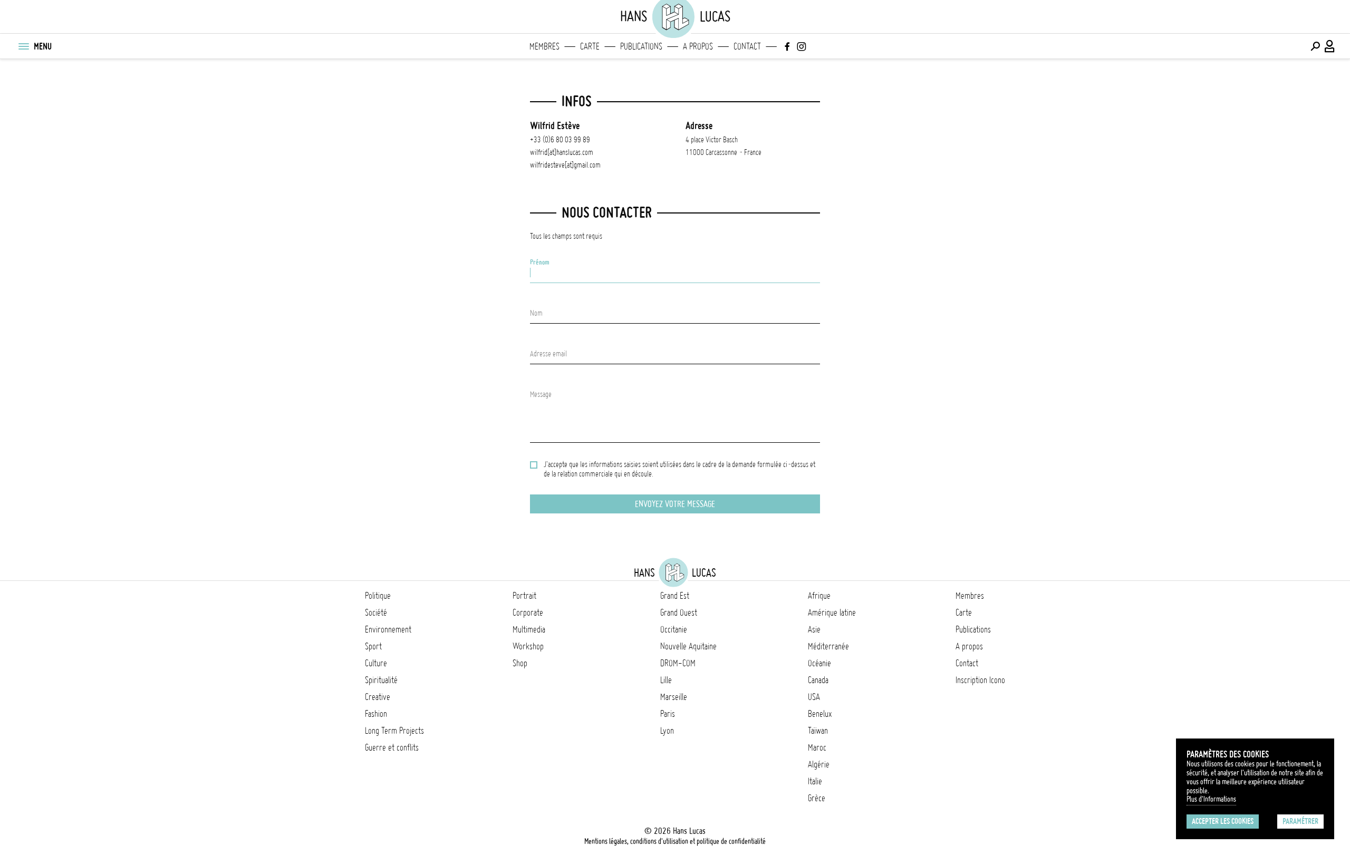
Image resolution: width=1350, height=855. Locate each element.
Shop (520, 663)
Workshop (528, 646)
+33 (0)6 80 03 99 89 (560, 139)
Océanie (819, 663)
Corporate (528, 612)
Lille (666, 680)
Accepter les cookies (1222, 821)
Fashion (376, 713)
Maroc (817, 747)
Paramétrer (1300, 821)
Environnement (388, 629)
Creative (377, 697)
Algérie (819, 764)
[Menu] (23, 46)
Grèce (816, 798)
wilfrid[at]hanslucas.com (561, 152)
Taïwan (818, 730)
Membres (544, 46)
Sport (373, 646)
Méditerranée (828, 646)
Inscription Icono (980, 680)
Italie (815, 781)
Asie (814, 629)
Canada (818, 680)
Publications (641, 46)
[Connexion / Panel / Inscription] (1330, 46)
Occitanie (673, 629)
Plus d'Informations (1211, 799)
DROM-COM (678, 663)
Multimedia (529, 629)
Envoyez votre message (675, 504)
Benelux (820, 713)
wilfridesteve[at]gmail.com (565, 165)
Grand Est (674, 595)
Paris (667, 713)
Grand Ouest (678, 612)
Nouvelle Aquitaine (688, 646)
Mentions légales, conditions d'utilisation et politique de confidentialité (675, 841)
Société (376, 612)
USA (814, 697)
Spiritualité (381, 680)
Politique (378, 595)
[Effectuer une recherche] (1315, 46)
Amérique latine (832, 612)
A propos (698, 46)
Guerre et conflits (392, 747)
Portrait (524, 595)
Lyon (667, 730)
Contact (747, 46)
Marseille (673, 697)
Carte (590, 46)
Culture (376, 663)
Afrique (819, 595)
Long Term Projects (394, 730)
